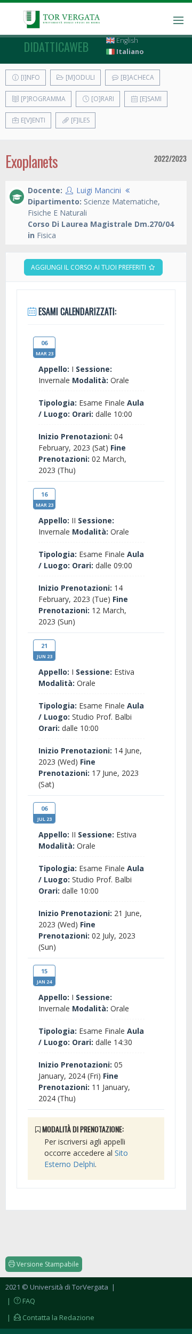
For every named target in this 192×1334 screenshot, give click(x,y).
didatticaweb (56, 46)
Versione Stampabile (47, 1264)
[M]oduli (79, 77)
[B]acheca (136, 77)
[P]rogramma (42, 98)
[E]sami (150, 98)
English (126, 40)
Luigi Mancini (98, 190)
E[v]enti (32, 120)
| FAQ (20, 1301)
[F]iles (79, 120)
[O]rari (102, 98)
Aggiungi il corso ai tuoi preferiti (89, 267)
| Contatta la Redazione (49, 1317)
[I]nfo (29, 77)
